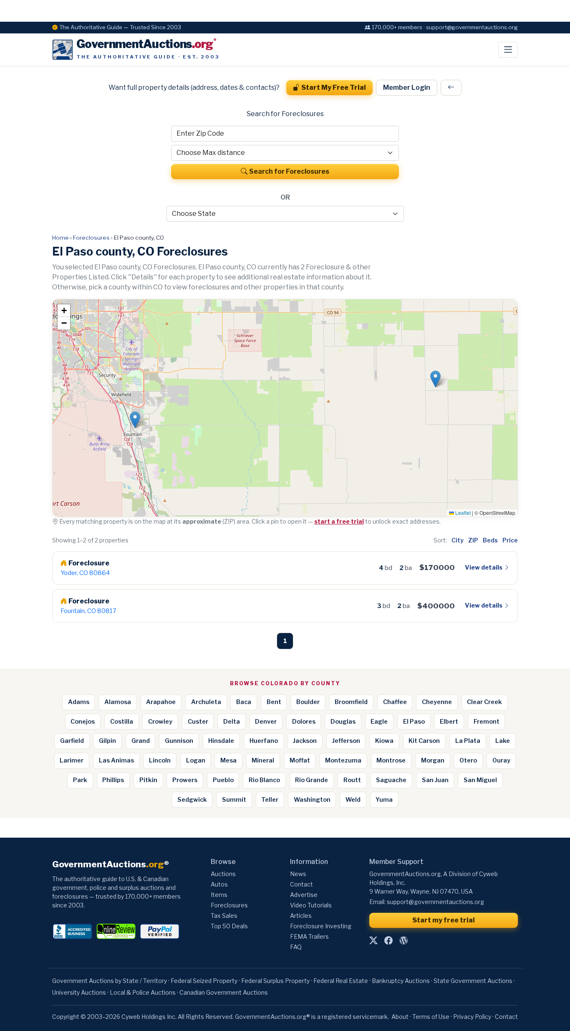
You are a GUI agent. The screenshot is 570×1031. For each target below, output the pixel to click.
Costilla (121, 721)
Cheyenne (437, 702)
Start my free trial (443, 920)
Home (60, 237)
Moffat (300, 760)
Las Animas (116, 760)
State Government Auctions (473, 980)
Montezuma (343, 760)
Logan (195, 760)
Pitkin (148, 780)
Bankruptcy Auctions (401, 980)
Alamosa (117, 702)
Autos (219, 884)
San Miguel (480, 780)
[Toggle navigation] (508, 50)
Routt (352, 780)
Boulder (308, 702)
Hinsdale (221, 741)
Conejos (83, 721)
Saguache (391, 780)
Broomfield (351, 702)
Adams (78, 702)
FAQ (296, 946)
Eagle (379, 721)
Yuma (384, 799)
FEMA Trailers (309, 936)
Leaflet (462, 512)
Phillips (113, 780)
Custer (198, 721)
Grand (140, 741)
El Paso (414, 721)
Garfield (72, 741)
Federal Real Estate (340, 980)
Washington (312, 799)
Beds (490, 540)
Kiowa (384, 741)
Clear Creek (484, 702)
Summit (234, 799)
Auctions (223, 873)
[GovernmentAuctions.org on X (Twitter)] (373, 941)
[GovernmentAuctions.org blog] (403, 941)
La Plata (467, 741)
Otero (468, 760)
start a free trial (339, 521)
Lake (502, 741)
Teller (269, 799)
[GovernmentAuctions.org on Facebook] (388, 941)
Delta (231, 721)
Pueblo (223, 780)
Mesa (228, 760)
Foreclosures (91, 237)
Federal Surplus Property (275, 980)
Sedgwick (192, 799)
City (457, 540)
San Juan (435, 780)
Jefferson (346, 741)
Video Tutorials (311, 905)
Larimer (71, 760)
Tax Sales (224, 915)
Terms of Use (430, 1016)
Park (80, 780)
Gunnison (179, 741)
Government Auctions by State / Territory (109, 980)
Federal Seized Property (204, 980)
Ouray (501, 760)
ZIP (473, 540)
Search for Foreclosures (289, 171)
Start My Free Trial (333, 87)
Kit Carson (424, 741)
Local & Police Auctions (143, 992)
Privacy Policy (472, 1016)
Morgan (432, 760)
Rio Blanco (264, 780)
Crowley (160, 721)
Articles (301, 915)
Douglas (343, 721)
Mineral (263, 760)
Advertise (304, 894)
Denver (266, 721)
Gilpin (107, 741)
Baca (243, 702)
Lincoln (160, 760)
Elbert (449, 721)
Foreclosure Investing (320, 926)
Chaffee (395, 702)
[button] (135, 419)
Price (510, 540)
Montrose (391, 760)
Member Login (406, 87)
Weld (353, 799)
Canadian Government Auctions (223, 992)
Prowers (184, 780)
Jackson (305, 741)
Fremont (486, 721)
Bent (274, 702)
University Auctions (79, 992)
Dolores (303, 721)
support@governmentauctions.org (435, 901)
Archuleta (206, 702)
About (400, 1016)
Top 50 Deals (229, 926)
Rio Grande (311, 780)
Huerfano (264, 741)
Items (219, 894)
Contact (301, 884)
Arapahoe (161, 702)
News (298, 873)
